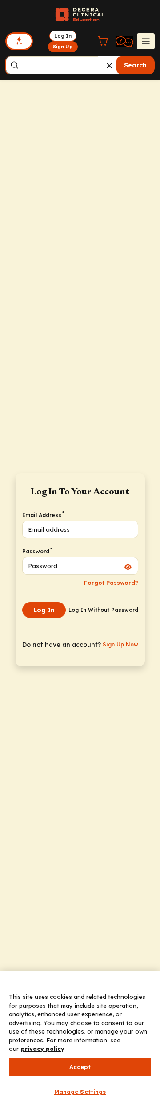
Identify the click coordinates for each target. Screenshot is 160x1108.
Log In (44, 610)
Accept (80, 1066)
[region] (80, 1039)
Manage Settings (80, 1091)
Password (37, 551)
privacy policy (42, 1048)
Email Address (43, 514)
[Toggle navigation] (146, 41)
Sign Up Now (120, 644)
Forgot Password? (111, 582)
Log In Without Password (103, 610)
